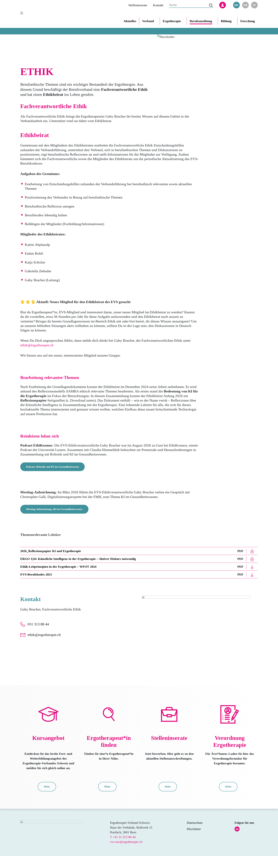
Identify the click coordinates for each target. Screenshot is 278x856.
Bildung (226, 21)
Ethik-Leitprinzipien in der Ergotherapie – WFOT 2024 (58, 566)
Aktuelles (130, 21)
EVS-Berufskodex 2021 (36, 574)
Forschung (247, 21)
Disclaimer (194, 829)
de (236, 5)
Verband (148, 21)
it (254, 5)
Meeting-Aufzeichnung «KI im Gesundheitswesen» (54, 509)
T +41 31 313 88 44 (123, 837)
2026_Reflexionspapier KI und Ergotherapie (50, 551)
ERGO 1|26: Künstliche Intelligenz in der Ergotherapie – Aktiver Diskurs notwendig (78, 559)
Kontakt (158, 5)
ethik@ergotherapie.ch (37, 345)
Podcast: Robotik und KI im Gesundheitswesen (52, 466)
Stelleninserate (137, 5)
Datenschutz (195, 822)
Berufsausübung (201, 21)
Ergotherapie (172, 21)
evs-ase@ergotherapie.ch (126, 842)
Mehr (47, 786)
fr (245, 5)
